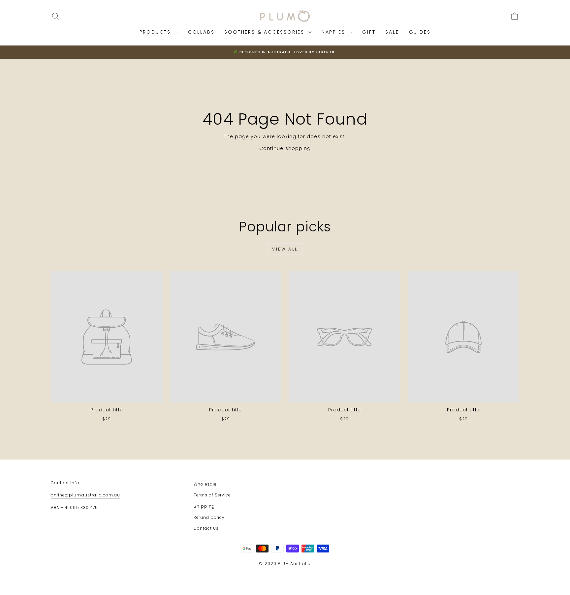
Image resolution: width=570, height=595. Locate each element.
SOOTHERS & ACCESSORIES (265, 32)
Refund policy (209, 517)
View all (285, 249)
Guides (420, 32)
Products (156, 32)
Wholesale (205, 484)
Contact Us (206, 528)
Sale (392, 32)
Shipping (204, 506)
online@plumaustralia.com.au (85, 495)
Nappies (334, 32)
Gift (368, 32)
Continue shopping (285, 148)
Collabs (201, 32)
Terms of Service (212, 495)
